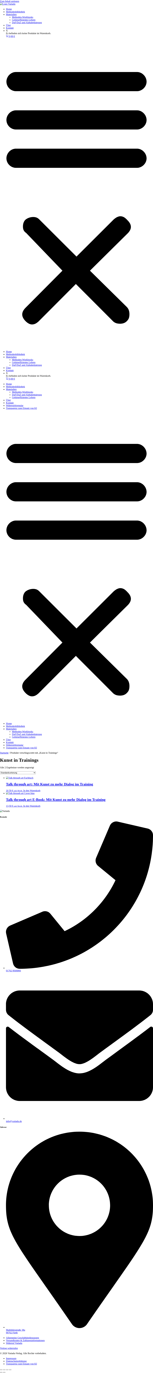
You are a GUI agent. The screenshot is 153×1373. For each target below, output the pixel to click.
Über (8, 25)
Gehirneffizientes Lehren (23, 20)
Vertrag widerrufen (9, 1348)
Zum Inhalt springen (9, 1)
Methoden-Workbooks (22, 17)
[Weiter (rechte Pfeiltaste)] (4, 1372)
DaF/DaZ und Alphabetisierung (27, 22)
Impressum (11, 1358)
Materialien (11, 14)
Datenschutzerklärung (16, 1361)
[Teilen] (7, 1369)
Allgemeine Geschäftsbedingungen (22, 1337)
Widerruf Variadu (14, 1343)
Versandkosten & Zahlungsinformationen (25, 1340)
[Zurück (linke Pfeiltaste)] (1, 1372)
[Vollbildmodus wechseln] (4, 1369)
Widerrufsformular (14, 405)
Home (9, 9)
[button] (76, 194)
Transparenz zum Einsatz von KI (21, 408)
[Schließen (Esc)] (10, 1369)
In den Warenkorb (31, 790)
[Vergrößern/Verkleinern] (1, 1369)
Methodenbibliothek (15, 11)
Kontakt (10, 28)
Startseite (4, 753)
